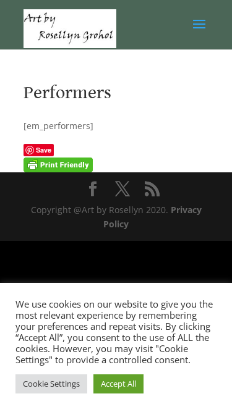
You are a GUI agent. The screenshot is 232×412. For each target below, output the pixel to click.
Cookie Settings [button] (51, 383)
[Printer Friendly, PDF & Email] (58, 164)
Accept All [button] (118, 383)
